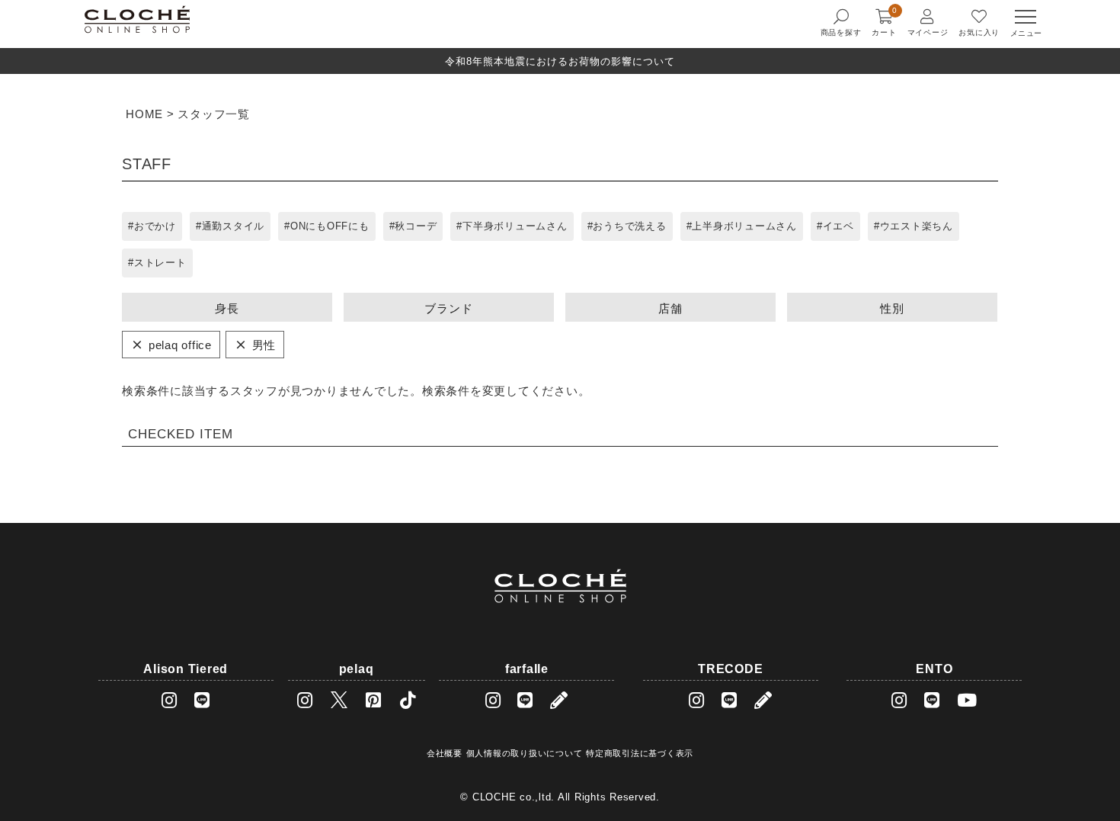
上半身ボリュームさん (744, 226)
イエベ (838, 226)
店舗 (670, 308)
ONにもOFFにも (330, 226)
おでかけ (155, 226)
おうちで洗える (629, 226)
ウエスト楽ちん (916, 226)
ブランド (448, 308)
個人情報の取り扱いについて (524, 753)
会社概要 (444, 753)
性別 (892, 308)
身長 (227, 308)
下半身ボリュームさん (515, 226)
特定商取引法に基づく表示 (639, 753)
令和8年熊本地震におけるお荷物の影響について (560, 61)
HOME (144, 113)
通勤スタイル (233, 226)
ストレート (160, 262)
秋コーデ (416, 226)
